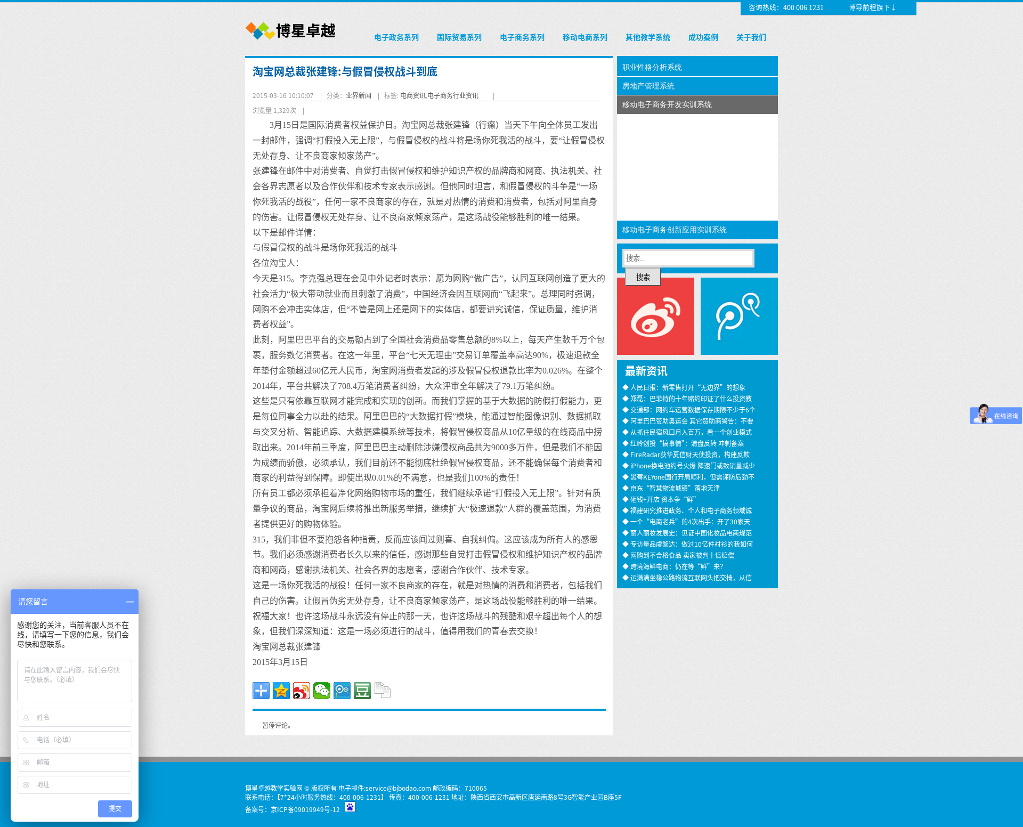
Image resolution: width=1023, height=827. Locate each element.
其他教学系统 (648, 36)
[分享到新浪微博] (301, 690)
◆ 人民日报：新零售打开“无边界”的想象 (683, 387)
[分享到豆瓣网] (362, 690)
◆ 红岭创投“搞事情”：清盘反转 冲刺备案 (683, 443)
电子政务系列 (396, 36)
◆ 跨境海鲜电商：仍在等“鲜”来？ (674, 566)
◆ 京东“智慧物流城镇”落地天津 (671, 487)
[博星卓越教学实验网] (291, 40)
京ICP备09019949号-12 (305, 809)
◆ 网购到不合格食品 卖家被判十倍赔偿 (678, 555)
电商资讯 (413, 95)
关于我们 (751, 36)
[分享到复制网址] (382, 690)
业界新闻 (358, 95)
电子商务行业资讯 (452, 95)
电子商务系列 (522, 36)
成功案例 (703, 36)
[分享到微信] (321, 690)
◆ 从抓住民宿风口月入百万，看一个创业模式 (687, 431)
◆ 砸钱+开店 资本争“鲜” (661, 499)
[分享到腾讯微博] (342, 690)
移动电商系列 (585, 36)
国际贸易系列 (459, 36)
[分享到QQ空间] (281, 690)
